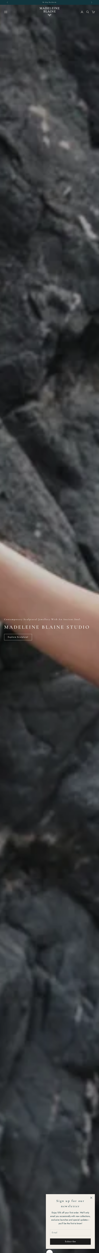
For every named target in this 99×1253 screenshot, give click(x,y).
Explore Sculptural (18, 637)
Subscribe (70, 1241)
